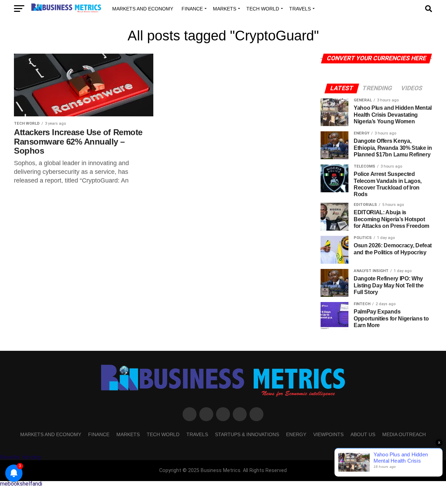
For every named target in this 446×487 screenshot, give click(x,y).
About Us (363, 434)
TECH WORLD (262, 8)
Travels (300, 8)
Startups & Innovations (247, 434)
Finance (192, 8)
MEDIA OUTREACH (404, 434)
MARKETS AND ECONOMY (142, 8)
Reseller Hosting (20, 457)
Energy (296, 434)
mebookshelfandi (21, 483)
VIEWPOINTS (328, 434)
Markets (224, 8)
